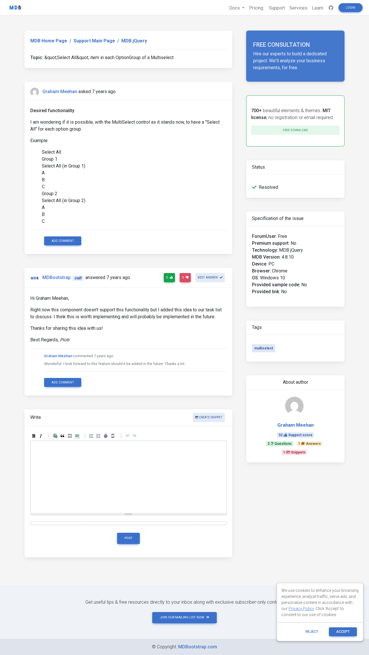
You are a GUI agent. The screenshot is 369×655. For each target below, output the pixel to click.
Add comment (63, 241)
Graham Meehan (59, 91)
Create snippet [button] (210, 417)
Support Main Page (94, 41)
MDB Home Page (48, 41)
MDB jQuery (134, 41)
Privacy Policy (301, 608)
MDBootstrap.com (197, 647)
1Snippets (294, 452)
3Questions (280, 444)
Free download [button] (295, 130)
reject (312, 632)
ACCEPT (343, 632)
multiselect (263, 348)
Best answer (208, 277)
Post (129, 538)
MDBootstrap (56, 278)
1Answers (309, 444)
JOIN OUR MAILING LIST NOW (182, 617)
